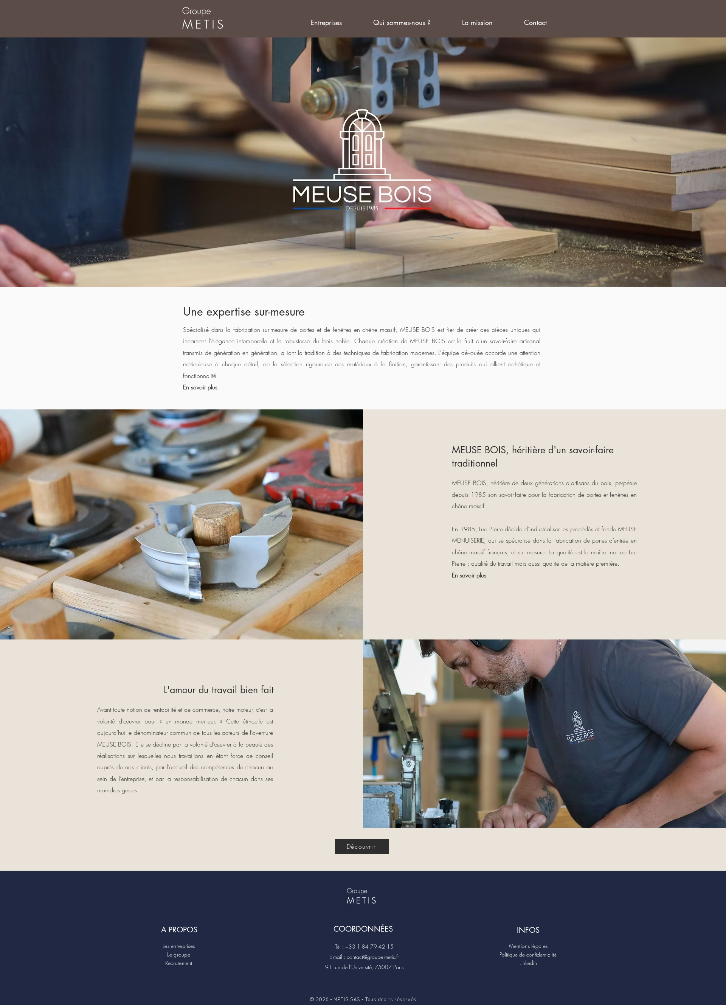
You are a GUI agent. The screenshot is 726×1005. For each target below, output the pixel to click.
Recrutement (178, 962)
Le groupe (178, 954)
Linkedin (528, 962)
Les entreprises (179, 945)
